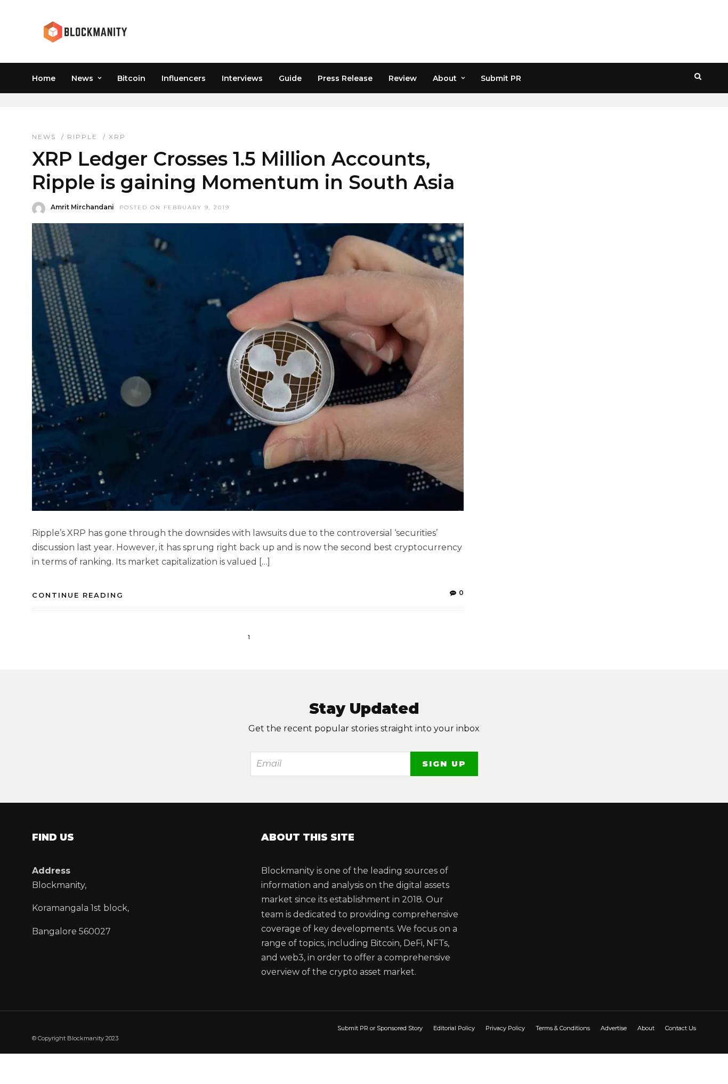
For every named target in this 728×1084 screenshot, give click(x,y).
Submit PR (501, 78)
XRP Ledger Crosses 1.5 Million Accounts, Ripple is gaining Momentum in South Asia (243, 170)
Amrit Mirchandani (82, 207)
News (82, 78)
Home (43, 78)
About (445, 78)
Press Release (345, 78)
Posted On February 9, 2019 (174, 207)
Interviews (242, 78)
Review (403, 78)
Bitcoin (131, 78)
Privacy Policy (505, 1028)
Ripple (82, 137)
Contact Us (680, 1028)
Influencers (183, 78)
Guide (290, 78)
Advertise (614, 1028)
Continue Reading (78, 595)
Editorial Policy (454, 1028)
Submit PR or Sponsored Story (380, 1028)
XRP (117, 137)
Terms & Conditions (563, 1028)
